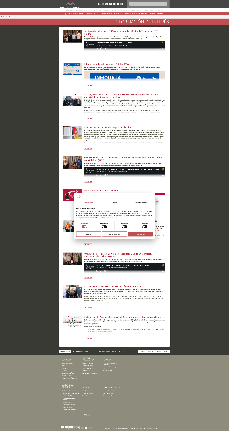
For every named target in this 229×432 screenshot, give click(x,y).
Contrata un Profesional (68, 391)
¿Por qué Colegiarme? (83, 10)
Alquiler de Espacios (67, 407)
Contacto (156, 428)
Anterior (150, 351)
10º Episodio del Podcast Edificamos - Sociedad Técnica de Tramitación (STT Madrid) (121, 32)
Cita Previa (65, 370)
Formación (97, 10)
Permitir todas (140, 234)
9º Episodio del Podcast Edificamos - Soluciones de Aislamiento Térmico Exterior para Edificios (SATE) (123, 158)
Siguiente (158, 351)
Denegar (88, 234)
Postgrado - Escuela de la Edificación (110, 363)
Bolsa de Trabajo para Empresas (70, 393)
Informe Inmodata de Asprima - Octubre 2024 (106, 64)
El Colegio (69, 10)
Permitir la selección (114, 234)
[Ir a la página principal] (70, 4)
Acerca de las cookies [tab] (141, 202)
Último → (166, 351)
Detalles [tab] (114, 202)
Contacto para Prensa (109, 396)
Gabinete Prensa (148, 10)
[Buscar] (165, 4)
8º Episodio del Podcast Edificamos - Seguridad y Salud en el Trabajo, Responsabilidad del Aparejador (118, 255)
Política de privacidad (117, 428)
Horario (64, 365)
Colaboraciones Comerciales (69, 409)
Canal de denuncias (140, 428)
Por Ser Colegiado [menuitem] (92, 13)
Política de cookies (129, 428)
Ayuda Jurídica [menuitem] (142, 13)
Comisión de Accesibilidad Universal (69, 399)
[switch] (104, 226)
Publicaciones (135, 10)
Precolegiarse (86, 370)
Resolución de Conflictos (68, 404)
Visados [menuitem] (118, 13)
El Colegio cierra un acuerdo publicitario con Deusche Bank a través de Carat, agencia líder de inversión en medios (121, 95)
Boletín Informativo (87, 393)
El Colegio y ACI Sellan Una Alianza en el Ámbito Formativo (112, 286)
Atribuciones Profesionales (69, 378)
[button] (65, 351)
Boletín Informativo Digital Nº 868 (101, 190)
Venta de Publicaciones (88, 396)
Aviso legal (107, 428)
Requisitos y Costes (87, 365)
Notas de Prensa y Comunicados (111, 391)
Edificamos (93, 37)
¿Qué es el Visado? (67, 396)
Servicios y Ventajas (87, 363)
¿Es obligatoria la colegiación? (90, 373)
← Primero (142, 351)
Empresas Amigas (67, 375)
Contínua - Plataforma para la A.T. (111, 367)
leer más (89, 55)
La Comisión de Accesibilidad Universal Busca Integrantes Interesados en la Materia (124, 317)
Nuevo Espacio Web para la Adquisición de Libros (108, 127)
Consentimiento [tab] (88, 202)
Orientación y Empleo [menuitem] (157, 13)
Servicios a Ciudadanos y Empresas (116, 10)
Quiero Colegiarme (87, 368)
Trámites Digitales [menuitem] (106, 13)
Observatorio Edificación (68, 373)
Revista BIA (85, 391)
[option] (68, 10)
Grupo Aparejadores (67, 363)
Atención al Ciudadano (68, 402)
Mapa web (149, 428)
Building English (107, 370)
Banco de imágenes (108, 393)
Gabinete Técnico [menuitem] (129, 13)
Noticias (160, 10)
